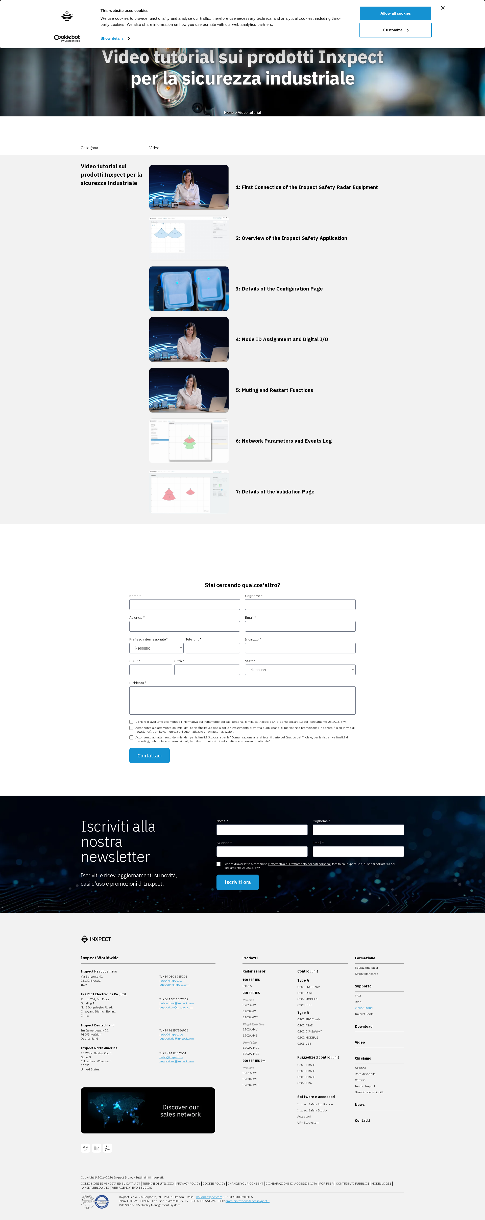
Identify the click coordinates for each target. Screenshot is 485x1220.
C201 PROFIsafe (308, 987)
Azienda (360, 1068)
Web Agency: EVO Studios (131, 1187)
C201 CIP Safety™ (309, 1031)
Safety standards (366, 974)
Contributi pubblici (352, 1183)
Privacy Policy (188, 1183)
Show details (112, 38)
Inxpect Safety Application (315, 1104)
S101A (247, 986)
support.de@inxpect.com (176, 1038)
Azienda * (137, 617)
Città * (179, 661)
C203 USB (304, 1005)
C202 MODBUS (307, 999)
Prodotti (250, 958)
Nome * (135, 595)
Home (229, 112)
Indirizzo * (253, 639)
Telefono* (193, 639)
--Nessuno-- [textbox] (142, 648)
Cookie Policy (214, 1183)
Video (360, 1042)
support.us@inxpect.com (176, 1061)
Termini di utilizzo (158, 1183)
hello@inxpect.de (171, 1034)
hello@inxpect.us (171, 1057)
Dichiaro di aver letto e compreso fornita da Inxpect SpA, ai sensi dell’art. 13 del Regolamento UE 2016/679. (241, 721)
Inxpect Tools (364, 1014)
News (360, 1104)
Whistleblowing (95, 1187)
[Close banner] (443, 8)
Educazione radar (366, 967)
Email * (250, 617)
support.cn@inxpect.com (176, 1007)
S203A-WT (250, 1017)
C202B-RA (304, 1083)
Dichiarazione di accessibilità (291, 1183)
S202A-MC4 (251, 1054)
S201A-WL (250, 1073)
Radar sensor (254, 971)
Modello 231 (381, 1183)
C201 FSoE (305, 993)
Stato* (250, 661)
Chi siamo (363, 1058)
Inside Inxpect (365, 1086)
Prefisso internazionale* (148, 639)
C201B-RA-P (306, 1065)
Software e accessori (316, 1096)
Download (364, 1026)
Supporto (363, 986)
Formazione (365, 958)
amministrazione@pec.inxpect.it (248, 1201)
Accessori (304, 1116)
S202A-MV (250, 1029)
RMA (358, 1002)
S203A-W (249, 1011)
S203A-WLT (251, 1085)
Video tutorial (249, 112)
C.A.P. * (134, 661)
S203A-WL (250, 1079)
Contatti (362, 1120)
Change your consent (245, 1183)
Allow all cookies (395, 13)
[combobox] (156, 648)
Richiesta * (138, 682)
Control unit (307, 971)
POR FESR (326, 1183)
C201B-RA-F (306, 1071)
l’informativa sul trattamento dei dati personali (212, 721)
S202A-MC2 (251, 1047)
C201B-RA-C (306, 1077)
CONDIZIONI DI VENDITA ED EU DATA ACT (110, 1183)
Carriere (360, 1080)
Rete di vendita (365, 1074)
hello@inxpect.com (172, 980)
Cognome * (254, 595)
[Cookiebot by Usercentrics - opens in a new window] (67, 38)
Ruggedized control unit (318, 1057)
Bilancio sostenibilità (369, 1092)
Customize (392, 30)
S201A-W (249, 1005)
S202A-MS (250, 1035)
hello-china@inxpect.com (176, 1003)
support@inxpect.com (174, 984)
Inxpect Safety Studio (312, 1110)
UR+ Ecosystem (308, 1122)
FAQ (358, 996)
